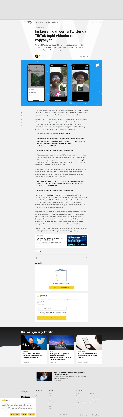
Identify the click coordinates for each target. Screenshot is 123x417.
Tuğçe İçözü (53, 362)
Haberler (37, 393)
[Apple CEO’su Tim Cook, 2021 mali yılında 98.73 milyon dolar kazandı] (44, 376)
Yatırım (52, 351)
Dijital (50, 393)
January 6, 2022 (68, 150)
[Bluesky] (92, 415)
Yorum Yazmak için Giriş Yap (61, 287)
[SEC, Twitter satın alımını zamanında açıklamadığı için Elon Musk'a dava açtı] (34, 342)
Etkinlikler (55, 22)
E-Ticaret (51, 395)
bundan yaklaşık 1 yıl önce (58, 195)
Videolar (37, 398)
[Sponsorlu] (77, 240)
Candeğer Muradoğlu (83, 362)
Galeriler (37, 400)
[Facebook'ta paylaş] (21, 119)
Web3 (50, 408)
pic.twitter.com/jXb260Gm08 (47, 186)
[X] (80, 415)
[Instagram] (89, 415)
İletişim (78, 404)
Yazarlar (78, 395)
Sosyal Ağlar (39, 27)
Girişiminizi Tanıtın (81, 402)
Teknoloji (25, 351)
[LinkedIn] (83, 415)
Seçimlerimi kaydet (51, 318)
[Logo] (28, 22)
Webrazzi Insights (39, 395)
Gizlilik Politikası (94, 400)
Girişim (50, 398)
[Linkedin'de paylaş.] (21, 125)
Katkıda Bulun (79, 398)
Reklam (78, 400)
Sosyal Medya (81, 351)
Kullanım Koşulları (94, 402)
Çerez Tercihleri (94, 398)
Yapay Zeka (51, 404)
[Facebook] (96, 415)
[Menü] (21, 22)
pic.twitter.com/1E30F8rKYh (46, 146)
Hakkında (78, 393)
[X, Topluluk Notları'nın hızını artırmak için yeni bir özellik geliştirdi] (89, 342)
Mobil (50, 400)
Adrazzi (38, 246)
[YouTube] (86, 415)
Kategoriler (39, 22)
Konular (47, 22)
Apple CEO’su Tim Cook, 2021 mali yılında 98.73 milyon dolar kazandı (70, 373)
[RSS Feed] (99, 415)
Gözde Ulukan (26, 362)
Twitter (79, 110)
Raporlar (37, 402)
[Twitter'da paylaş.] (21, 122)
